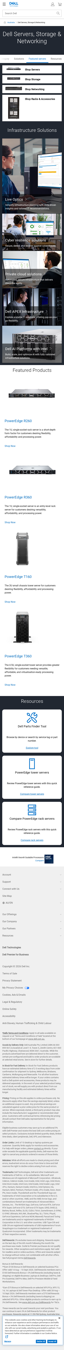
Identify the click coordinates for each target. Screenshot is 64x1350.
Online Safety (9, 1009)
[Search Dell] (58, 13)
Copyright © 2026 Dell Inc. (16, 966)
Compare (39, 860)
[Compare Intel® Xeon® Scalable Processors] (49, 859)
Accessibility (8, 1016)
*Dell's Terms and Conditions (15, 1033)
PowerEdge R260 (18, 421)
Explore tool (32, 747)
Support (6, 881)
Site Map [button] (7, 896)
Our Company (9, 921)
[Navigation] (4, 4)
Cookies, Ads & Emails (14, 994)
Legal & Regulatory (12, 1002)
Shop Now (10, 446)
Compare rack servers (32, 840)
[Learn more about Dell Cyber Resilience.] (32, 232)
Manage (7, 1341)
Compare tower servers (32, 794)
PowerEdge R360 (18, 497)
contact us (39, 1148)
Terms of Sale (9, 973)
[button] (52, 4)
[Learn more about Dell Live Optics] (32, 175)
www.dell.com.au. (36, 1039)
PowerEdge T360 (18, 656)
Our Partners (8, 928)
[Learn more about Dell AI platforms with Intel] (32, 344)
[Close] (59, 1318)
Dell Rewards (30, 1258)
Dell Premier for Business (15, 954)
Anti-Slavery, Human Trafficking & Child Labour (26, 1023)
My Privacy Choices (13, 987)
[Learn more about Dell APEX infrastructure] (32, 307)
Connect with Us (10, 888)
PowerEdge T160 (18, 577)
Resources (7, 935)
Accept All (52, 1341)
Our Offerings (9, 914)
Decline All (41, 1341)
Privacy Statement (12, 980)
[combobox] (32, 13)
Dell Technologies (11, 947)
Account (6, 874)
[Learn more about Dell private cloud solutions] (32, 269)
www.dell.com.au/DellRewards (36, 1302)
